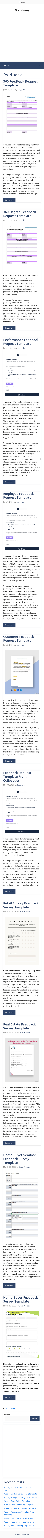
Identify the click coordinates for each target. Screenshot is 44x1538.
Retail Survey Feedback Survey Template (21, 905)
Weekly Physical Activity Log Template (20, 1508)
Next (14, 1408)
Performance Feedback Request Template (21, 342)
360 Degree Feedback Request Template (19, 214)
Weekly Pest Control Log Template (18, 1518)
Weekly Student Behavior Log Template (20, 1494)
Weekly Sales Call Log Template (17, 1501)
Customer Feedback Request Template (18, 638)
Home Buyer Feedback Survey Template (20, 1299)
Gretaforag (22, 10)
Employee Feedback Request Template (18, 495)
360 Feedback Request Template (20, 83)
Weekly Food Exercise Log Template (19, 1522)
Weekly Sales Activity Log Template (18, 1504)
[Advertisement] (22, 39)
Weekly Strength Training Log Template (20, 1497)
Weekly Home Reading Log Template (19, 1525)
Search (7, 1414)
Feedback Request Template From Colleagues (17, 776)
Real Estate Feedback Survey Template (19, 1026)
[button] (39, 65)
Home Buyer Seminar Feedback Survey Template (19, 1159)
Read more (9, 200)
